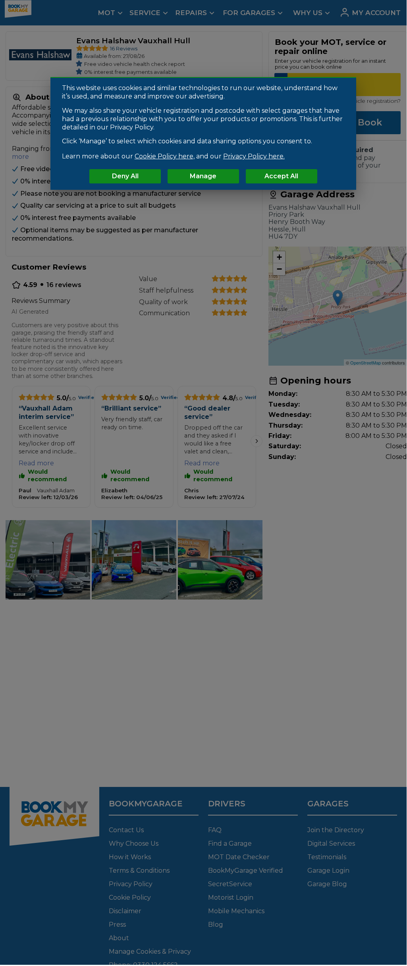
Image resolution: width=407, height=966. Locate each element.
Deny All (125, 176)
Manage (203, 176)
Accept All (281, 176)
